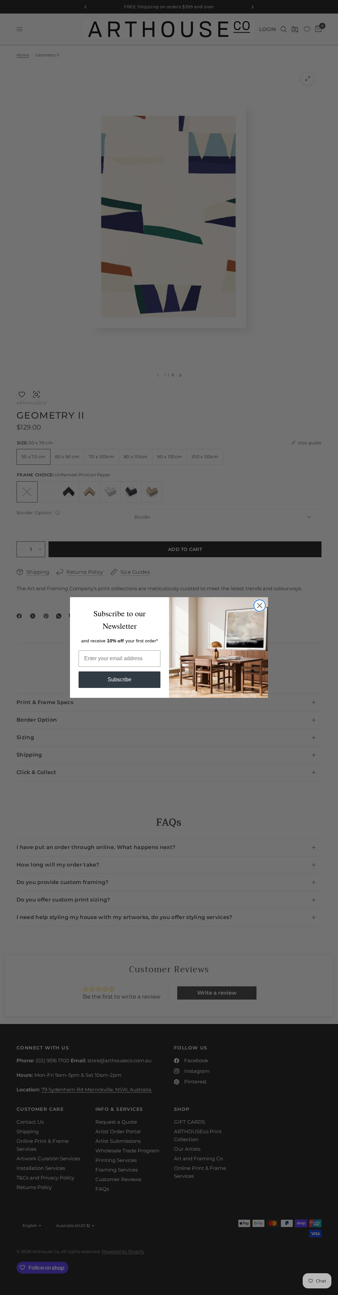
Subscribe (119, 679)
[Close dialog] (259, 605)
